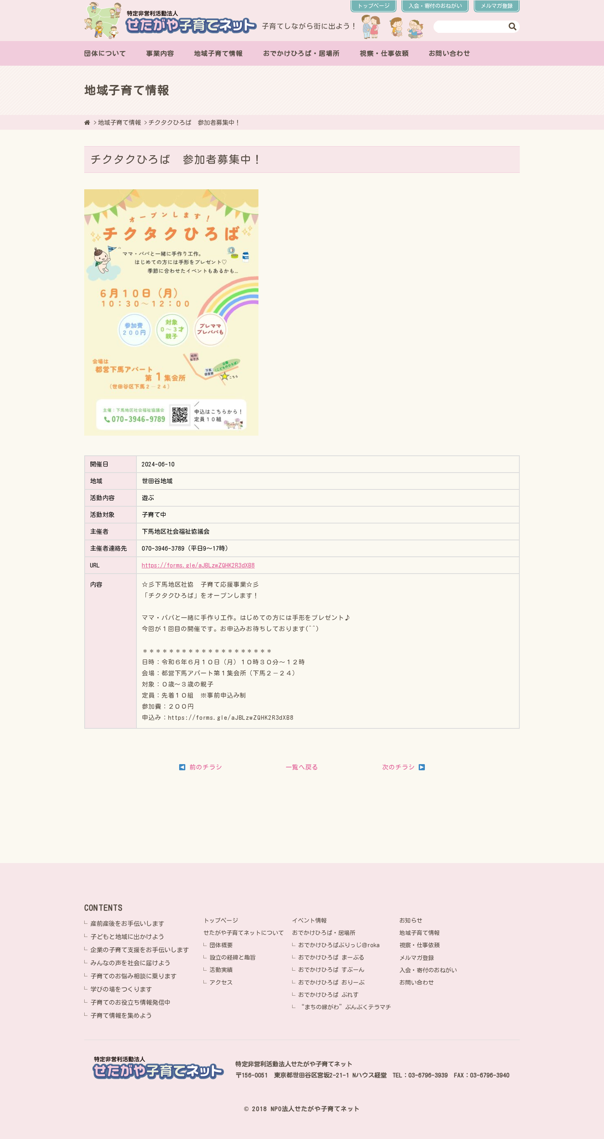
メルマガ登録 (497, 6)
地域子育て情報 (218, 53)
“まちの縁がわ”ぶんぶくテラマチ (344, 1007)
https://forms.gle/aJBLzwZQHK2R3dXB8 (198, 565)
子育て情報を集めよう (121, 1016)
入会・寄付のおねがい (435, 6)
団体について (105, 53)
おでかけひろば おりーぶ (331, 982)
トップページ (373, 6)
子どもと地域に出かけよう (127, 937)
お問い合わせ (449, 53)
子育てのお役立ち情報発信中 (130, 1002)
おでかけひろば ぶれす (328, 995)
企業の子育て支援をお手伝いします (139, 950)
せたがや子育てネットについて (243, 933)
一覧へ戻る (302, 767)
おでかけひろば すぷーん (331, 970)
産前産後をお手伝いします (127, 924)
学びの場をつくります (121, 989)
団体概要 (221, 945)
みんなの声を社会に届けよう (130, 963)
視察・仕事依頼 (384, 53)
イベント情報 (309, 920)
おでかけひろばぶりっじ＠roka (339, 945)
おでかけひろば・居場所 (301, 53)
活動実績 (221, 970)
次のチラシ (400, 767)
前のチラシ (204, 767)
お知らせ (410, 920)
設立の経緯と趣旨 (233, 958)
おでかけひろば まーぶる (331, 958)
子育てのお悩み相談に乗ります (133, 976)
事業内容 (160, 53)
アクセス (221, 982)
